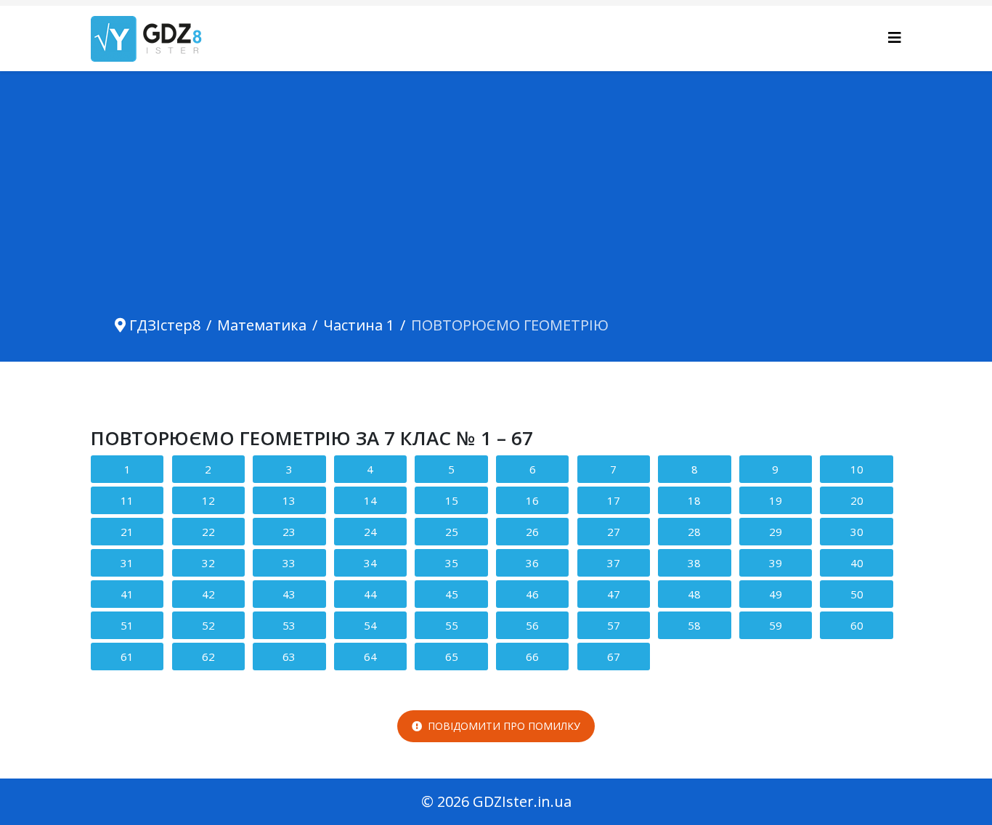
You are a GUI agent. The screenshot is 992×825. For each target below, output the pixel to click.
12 (208, 500)
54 (370, 625)
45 (451, 594)
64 (370, 656)
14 (370, 500)
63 (289, 656)
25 (451, 531)
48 (694, 594)
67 (613, 656)
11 (127, 500)
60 (856, 625)
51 (127, 625)
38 (694, 563)
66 (532, 656)
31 (127, 563)
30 (856, 531)
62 (208, 656)
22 (208, 531)
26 (532, 531)
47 (613, 594)
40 (856, 563)
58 (694, 625)
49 (775, 594)
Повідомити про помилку (504, 726)
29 (775, 531)
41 (127, 594)
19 (775, 500)
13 (289, 500)
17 (613, 500)
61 (127, 656)
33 (289, 563)
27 (613, 531)
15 (451, 500)
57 (613, 625)
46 (532, 594)
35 (451, 563)
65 (451, 656)
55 (451, 625)
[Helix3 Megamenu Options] (894, 37)
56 (532, 625)
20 (856, 500)
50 (856, 594)
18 (694, 500)
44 (370, 594)
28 (694, 531)
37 (613, 563)
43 (289, 594)
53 (289, 625)
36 (532, 563)
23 (289, 531)
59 (775, 625)
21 (127, 531)
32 (208, 563)
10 (856, 469)
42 (208, 594)
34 (370, 563)
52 (208, 625)
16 (532, 500)
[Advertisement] (496, 202)
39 (775, 563)
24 (370, 531)
